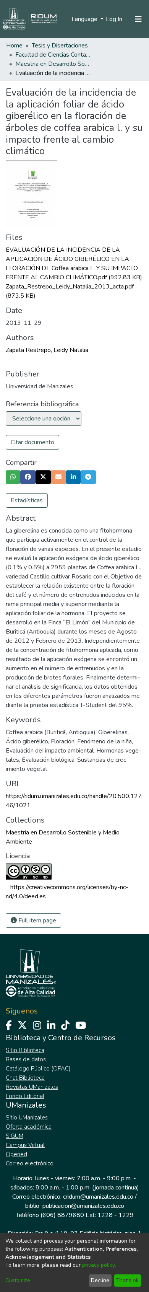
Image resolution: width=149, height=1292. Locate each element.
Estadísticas (27, 500)
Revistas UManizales (32, 1087)
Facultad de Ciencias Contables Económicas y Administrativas (53, 55)
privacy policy (98, 1265)
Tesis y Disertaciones (60, 45)
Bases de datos (26, 1059)
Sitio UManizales (27, 1117)
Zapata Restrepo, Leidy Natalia (47, 350)
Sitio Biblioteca (25, 1050)
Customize (17, 1280)
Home (14, 45)
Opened (16, 1154)
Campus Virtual (25, 1145)
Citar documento (32, 442)
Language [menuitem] (85, 19)
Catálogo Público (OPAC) (38, 1068)
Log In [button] (114, 19)
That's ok (127, 1280)
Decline (100, 1280)
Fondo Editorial (25, 1096)
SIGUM (14, 1136)
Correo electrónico (29, 1163)
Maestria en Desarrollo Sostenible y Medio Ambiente (53, 64)
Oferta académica (29, 1127)
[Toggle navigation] (138, 19)
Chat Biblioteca (25, 1078)
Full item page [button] (36, 920)
